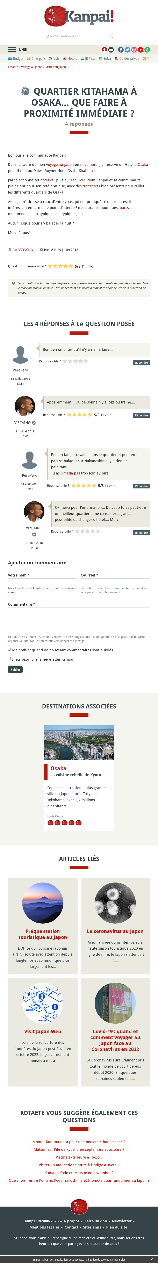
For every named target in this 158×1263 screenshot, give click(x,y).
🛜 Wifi (147, 58)
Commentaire (21, 604)
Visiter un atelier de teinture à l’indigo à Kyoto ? (79, 1164)
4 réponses (79, 124)
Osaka (143, 164)
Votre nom (19, 575)
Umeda (67, 473)
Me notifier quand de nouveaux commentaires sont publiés (62, 650)
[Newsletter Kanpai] (111, 50)
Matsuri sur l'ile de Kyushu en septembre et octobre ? (79, 1149)
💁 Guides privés (126, 58)
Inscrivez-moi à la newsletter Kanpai (42, 659)
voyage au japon (60, 164)
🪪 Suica (105, 58)
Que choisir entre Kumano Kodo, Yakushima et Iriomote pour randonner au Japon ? (79, 1180)
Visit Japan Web (42, 1031)
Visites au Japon (55, 67)
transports (91, 185)
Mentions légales (44, 1227)
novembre (89, 164)
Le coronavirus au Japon (115, 931)
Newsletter (122, 1221)
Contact (71, 1227)
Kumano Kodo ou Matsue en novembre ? (79, 1172)
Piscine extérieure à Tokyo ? (79, 1157)
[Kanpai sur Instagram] (134, 50)
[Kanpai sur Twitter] (127, 50)
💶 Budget (15, 58)
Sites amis (92, 1227)
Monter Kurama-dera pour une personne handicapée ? (79, 1141)
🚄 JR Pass (87, 58)
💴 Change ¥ (36, 58)
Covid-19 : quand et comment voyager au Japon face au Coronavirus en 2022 (115, 1040)
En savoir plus (117, 1259)
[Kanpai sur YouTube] (140, 50)
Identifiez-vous (42, 588)
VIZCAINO (25, 250)
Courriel (89, 575)
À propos (72, 1221)
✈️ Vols (54, 58)
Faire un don (96, 1221)
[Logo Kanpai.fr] (79, 16)
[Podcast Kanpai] (147, 50)
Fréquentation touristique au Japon (43, 934)
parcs (124, 207)
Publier (15, 669)
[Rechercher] (111, 36)
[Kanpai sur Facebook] (121, 50)
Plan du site (116, 1227)
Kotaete (13, 67)
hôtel (44, 180)
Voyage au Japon (31, 67)
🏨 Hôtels (70, 58)
